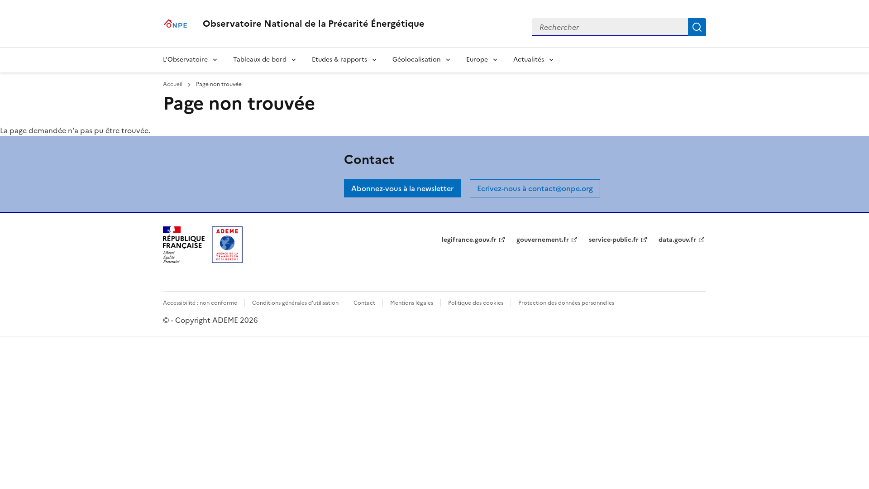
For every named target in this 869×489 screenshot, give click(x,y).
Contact (364, 303)
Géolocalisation (416, 59)
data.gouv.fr (677, 239)
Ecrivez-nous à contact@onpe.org (535, 188)
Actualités (528, 59)
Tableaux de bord (259, 59)
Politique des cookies (475, 303)
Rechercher (697, 27)
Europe (477, 59)
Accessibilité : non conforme (200, 303)
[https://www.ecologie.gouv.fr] (184, 260)
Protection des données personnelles (566, 303)
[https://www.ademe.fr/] (227, 260)
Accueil (173, 84)
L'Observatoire (185, 59)
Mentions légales (411, 303)
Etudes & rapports (339, 59)
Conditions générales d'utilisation (295, 303)
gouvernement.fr (542, 239)
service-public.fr (614, 239)
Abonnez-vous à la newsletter (402, 188)
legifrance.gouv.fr (469, 239)
